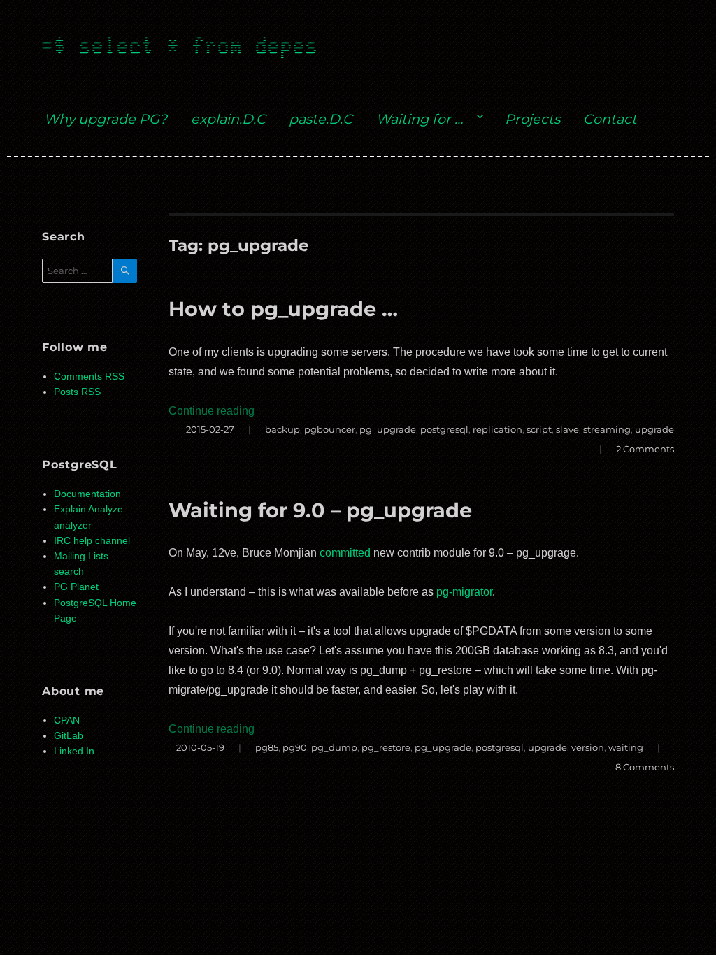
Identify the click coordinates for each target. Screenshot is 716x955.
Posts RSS (77, 392)
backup (282, 429)
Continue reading (212, 411)
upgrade (654, 429)
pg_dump (334, 747)
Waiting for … (419, 118)
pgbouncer (329, 429)
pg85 (266, 747)
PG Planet (76, 587)
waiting (625, 747)
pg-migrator (464, 592)
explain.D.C (228, 118)
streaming (607, 429)
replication (497, 429)
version (587, 747)
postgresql (444, 429)
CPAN (67, 720)
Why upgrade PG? (105, 118)
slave (567, 429)
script (539, 429)
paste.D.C (320, 118)
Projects (532, 118)
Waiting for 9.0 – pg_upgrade (320, 510)
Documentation (87, 494)
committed (345, 553)
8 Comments (644, 767)
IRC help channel (92, 541)
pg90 (294, 747)
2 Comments (645, 448)
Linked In (74, 751)
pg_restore (385, 747)
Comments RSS (89, 376)
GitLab (68, 736)
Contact (610, 118)
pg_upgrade (387, 429)
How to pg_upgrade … (283, 308)
